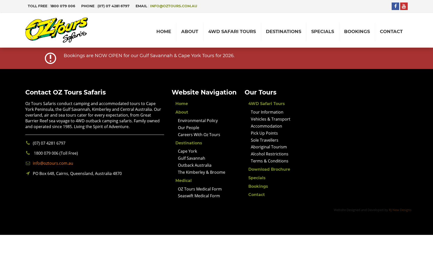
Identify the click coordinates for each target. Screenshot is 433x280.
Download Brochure (269, 169)
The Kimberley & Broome (201, 172)
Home (181, 103)
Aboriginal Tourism (269, 147)
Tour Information (267, 112)
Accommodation (266, 126)
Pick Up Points (264, 133)
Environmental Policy (198, 120)
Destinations (188, 143)
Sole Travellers (264, 140)
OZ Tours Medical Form (200, 189)
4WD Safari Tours (266, 103)
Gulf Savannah (191, 158)
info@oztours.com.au (173, 6)
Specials (257, 177)
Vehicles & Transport (270, 119)
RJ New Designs (400, 210)
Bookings (258, 186)
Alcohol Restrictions (269, 154)
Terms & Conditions (269, 161)
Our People (188, 127)
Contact (256, 194)
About (181, 112)
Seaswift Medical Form (199, 196)
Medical (183, 180)
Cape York (187, 151)
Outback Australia (194, 165)
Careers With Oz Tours (199, 134)
